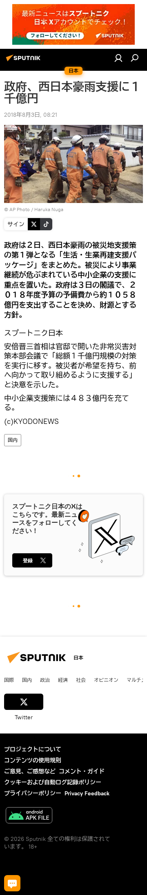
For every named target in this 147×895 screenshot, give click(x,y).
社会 (81, 679)
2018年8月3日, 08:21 (30, 114)
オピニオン (106, 679)
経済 (63, 679)
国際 (9, 679)
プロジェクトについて (32, 749)
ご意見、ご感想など (30, 771)
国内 (13, 440)
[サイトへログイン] (118, 58)
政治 (45, 679)
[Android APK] (29, 816)
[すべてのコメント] (12, 883)
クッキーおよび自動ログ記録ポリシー (52, 782)
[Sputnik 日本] (24, 61)
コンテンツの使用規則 (32, 760)
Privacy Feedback (87, 793)
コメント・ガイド (82, 771)
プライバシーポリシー (32, 793)
